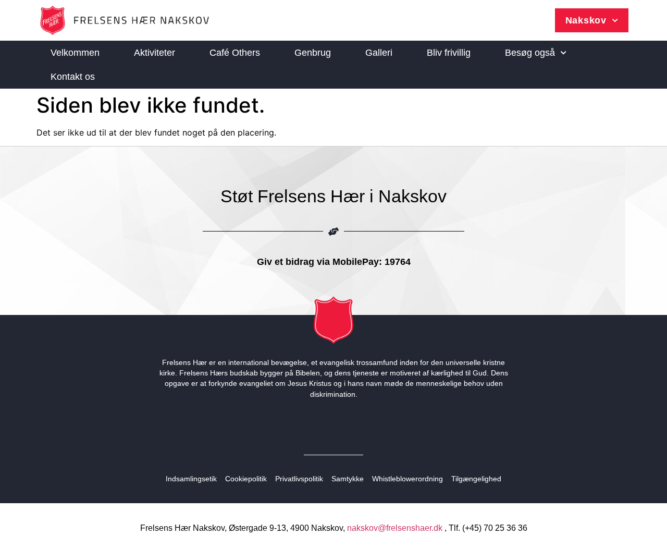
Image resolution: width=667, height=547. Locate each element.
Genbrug (312, 52)
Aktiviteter (154, 52)
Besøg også (530, 52)
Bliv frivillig (449, 52)
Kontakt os (73, 76)
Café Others (234, 52)
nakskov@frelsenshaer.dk (394, 528)
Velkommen (75, 52)
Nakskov (586, 20)
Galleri (378, 52)
